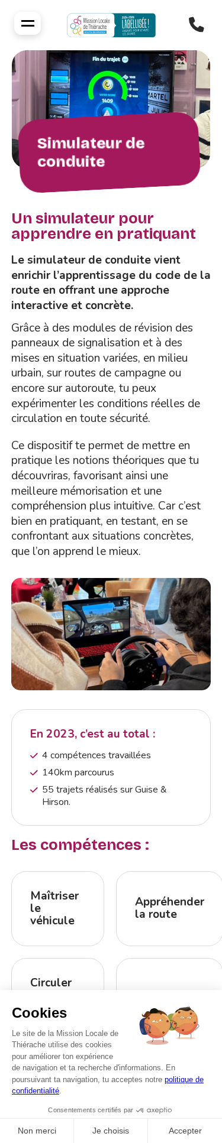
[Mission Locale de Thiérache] (111, 25)
